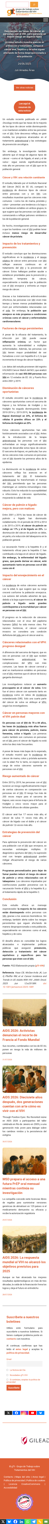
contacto (11, 1338)
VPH (15, 624)
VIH (11, 133)
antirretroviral (21, 140)
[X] (8, 1413)
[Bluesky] (40, 1413)
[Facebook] (16, 1413)
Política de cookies (36, 1480)
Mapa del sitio (22, 1477)
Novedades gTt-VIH (18, 1375)
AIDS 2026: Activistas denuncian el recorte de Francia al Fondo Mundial (21, 1035)
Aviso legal (38, 1477)
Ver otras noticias (24, 87)
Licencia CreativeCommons (24, 1484)
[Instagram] (24, 1413)
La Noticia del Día (17, 1370)
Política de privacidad (14, 1480)
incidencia (8, 190)
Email (9, 1359)
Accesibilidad (10, 1487)
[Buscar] (34, 4)
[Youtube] (32, 1413)
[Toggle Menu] (45, 19)
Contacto (8, 1477)
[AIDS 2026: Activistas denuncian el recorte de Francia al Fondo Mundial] (24, 1024)
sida (8, 310)
